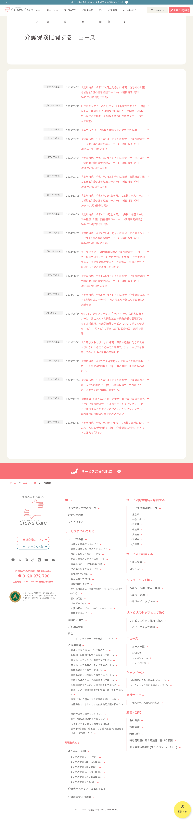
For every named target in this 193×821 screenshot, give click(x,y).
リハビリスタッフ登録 (142, 627)
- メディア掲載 (138, 662)
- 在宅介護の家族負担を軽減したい (87, 718)
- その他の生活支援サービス (84, 569)
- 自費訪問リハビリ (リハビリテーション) (91, 608)
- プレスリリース (139, 657)
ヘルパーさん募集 (33, 546)
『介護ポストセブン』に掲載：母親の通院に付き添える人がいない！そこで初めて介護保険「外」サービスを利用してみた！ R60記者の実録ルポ (112, 347)
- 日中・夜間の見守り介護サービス (87, 559)
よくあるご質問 (77, 751)
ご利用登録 (135, 562)
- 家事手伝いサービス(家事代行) (86, 564)
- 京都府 (135, 539)
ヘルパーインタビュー (142, 601)
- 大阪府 (135, 534)
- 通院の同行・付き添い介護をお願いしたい (92, 675)
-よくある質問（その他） (82, 782)
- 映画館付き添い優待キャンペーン (148, 680)
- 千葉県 (135, 529)
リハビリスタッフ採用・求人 (145, 620)
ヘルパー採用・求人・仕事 (144, 588)
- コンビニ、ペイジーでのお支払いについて (92, 638)
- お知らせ (136, 652)
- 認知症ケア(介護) (79, 574)
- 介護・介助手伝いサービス (84, 544)
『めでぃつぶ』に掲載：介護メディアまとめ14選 (109, 130)
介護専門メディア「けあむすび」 (87, 788)
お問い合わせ (75, 515)
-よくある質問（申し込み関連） (86, 762)
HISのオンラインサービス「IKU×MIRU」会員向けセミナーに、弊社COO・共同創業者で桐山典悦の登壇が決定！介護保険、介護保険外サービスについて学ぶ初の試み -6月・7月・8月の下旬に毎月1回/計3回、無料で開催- (112, 323)
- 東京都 (135, 514)
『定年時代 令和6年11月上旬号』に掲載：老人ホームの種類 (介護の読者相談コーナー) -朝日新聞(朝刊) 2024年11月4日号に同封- (112, 200)
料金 (100, 12)
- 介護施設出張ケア (79, 584)
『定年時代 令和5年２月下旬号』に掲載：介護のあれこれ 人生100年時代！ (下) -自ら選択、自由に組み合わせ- (112, 366)
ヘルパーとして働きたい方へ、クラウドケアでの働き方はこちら (96, 2)
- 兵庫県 (135, 544)
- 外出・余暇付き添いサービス (85, 554)
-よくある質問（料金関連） (83, 767)
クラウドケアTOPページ (82, 508)
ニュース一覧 (29, 482)
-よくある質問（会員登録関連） (86, 777)
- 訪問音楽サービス (79, 613)
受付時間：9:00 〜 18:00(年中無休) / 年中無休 (33, 581)
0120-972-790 (35, 575)
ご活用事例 (112, 12)
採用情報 (134, 727)
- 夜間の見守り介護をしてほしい (86, 670)
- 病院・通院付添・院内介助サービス (88, 549)
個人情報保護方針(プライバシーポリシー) (153, 747)
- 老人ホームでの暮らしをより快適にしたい (92, 665)
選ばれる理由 (70, 12)
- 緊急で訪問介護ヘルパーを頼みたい (88, 650)
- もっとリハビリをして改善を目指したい (91, 723)
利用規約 (134, 733)
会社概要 (134, 720)
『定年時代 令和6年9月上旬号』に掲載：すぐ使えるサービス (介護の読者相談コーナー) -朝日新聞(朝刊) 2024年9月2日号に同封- (113, 238)
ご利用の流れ (87, 12)
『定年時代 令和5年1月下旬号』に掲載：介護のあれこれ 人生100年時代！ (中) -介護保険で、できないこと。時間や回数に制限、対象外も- (113, 385)
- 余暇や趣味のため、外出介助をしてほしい (92, 680)
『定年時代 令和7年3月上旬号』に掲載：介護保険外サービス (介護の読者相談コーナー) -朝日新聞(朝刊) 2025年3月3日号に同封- (113, 144)
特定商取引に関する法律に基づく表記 (151, 740)
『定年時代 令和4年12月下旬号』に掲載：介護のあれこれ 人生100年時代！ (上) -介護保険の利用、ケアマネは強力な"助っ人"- (112, 427)
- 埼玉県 (135, 524)
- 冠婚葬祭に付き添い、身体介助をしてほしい (93, 685)
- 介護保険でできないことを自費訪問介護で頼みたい (96, 704)
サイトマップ (75, 521)
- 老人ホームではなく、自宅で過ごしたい (91, 660)
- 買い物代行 (76, 598)
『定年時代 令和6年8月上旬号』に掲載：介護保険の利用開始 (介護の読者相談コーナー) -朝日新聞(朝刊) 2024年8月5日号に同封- (113, 281)
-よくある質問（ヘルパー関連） (86, 772)
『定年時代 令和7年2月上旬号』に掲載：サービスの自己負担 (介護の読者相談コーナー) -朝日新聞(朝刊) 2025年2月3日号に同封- (113, 162)
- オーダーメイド (78, 603)
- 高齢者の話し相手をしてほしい (86, 713)
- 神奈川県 (136, 519)
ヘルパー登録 (137, 594)
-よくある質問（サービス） (83, 757)
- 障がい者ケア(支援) (80, 579)
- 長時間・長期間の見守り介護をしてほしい (92, 655)
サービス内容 (52, 12)
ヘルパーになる (130, 12)
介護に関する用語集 (79, 797)
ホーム (38, 12)
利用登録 (181, 10)
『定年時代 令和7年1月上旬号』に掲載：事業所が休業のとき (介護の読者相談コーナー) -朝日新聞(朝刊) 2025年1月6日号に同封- (113, 181)
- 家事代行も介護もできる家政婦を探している (93, 699)
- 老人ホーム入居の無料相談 (145, 702)
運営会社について (33, 539)
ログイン (159, 10)
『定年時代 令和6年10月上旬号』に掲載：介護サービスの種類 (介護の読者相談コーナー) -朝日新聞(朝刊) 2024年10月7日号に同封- (112, 219)
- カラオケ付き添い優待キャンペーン (149, 685)
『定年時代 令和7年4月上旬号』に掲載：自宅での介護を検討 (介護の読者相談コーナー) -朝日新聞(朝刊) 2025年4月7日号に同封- (113, 92)
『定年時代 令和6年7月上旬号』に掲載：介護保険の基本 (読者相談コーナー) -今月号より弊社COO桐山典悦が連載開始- (113, 299)
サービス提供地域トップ (143, 508)
